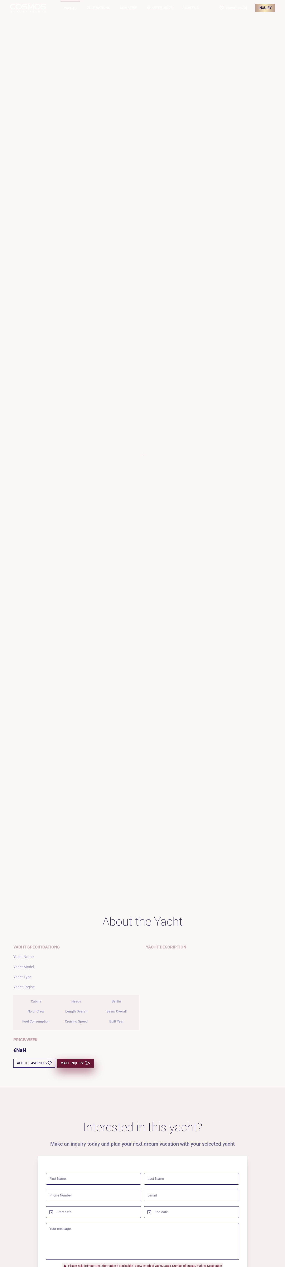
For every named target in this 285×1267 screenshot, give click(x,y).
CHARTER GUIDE (159, 8)
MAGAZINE (128, 8)
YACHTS (70, 8)
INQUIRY (265, 8)
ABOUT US (190, 8)
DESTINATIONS (98, 8)
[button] (233, 8)
